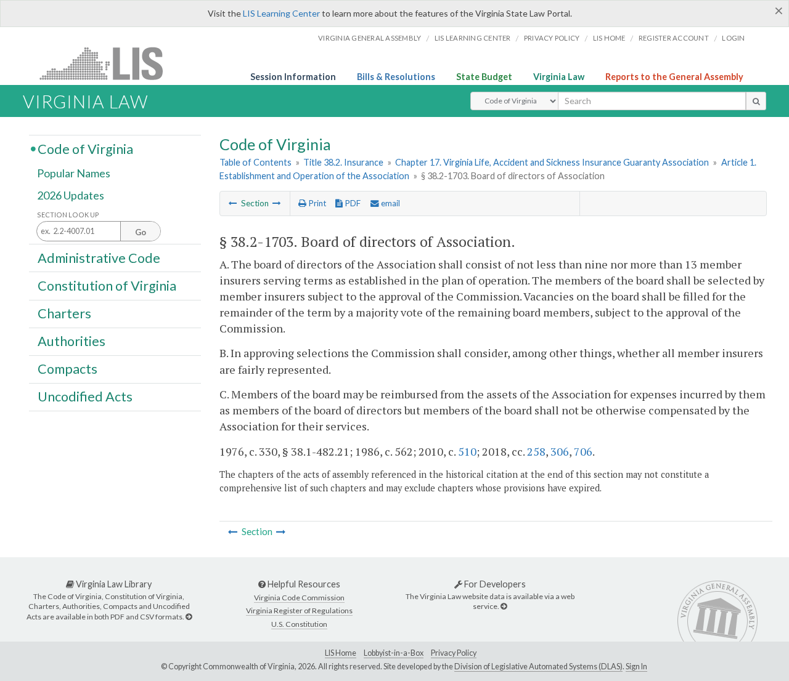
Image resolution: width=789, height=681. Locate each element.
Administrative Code (99, 257)
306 (559, 451)
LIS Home (340, 653)
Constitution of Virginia (107, 285)
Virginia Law (558, 76)
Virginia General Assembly (369, 38)
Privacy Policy (552, 38)
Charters (64, 313)
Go (140, 232)
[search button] (756, 101)
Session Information (293, 76)
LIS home (609, 38)
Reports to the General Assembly (674, 76)
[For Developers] (504, 606)
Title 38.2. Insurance (343, 162)
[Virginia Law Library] (189, 616)
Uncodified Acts (85, 397)
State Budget (484, 76)
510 (467, 451)
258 (536, 451)
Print (316, 203)
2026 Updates (70, 195)
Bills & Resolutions (396, 76)
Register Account (674, 38)
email (389, 203)
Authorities (71, 341)
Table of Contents (255, 162)
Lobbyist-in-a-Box (393, 653)
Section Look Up (68, 215)
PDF (352, 203)
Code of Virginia (85, 148)
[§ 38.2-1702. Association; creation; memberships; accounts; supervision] (233, 203)
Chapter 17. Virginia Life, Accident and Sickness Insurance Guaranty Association (552, 162)
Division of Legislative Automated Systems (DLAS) (538, 666)
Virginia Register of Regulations (299, 610)
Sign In (636, 666)
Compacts (67, 369)
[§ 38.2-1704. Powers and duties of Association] (276, 203)
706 (583, 451)
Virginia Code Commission (299, 597)
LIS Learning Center (281, 13)
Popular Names (73, 173)
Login (733, 38)
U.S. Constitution (299, 624)
